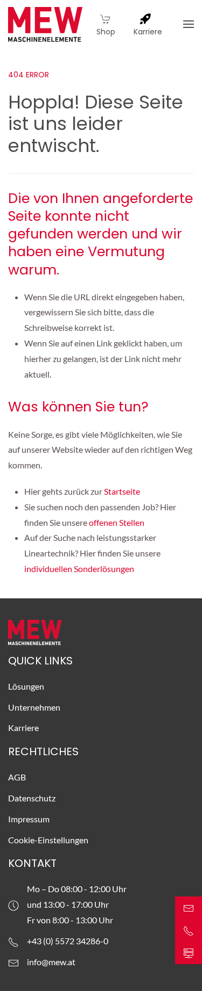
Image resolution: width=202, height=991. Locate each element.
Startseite (123, 491)
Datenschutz (31, 798)
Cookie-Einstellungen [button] (48, 840)
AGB (17, 777)
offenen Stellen (116, 522)
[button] (188, 24)
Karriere (23, 727)
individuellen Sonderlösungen (80, 568)
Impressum (29, 819)
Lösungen (26, 686)
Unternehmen (34, 707)
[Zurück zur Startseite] (45, 24)
